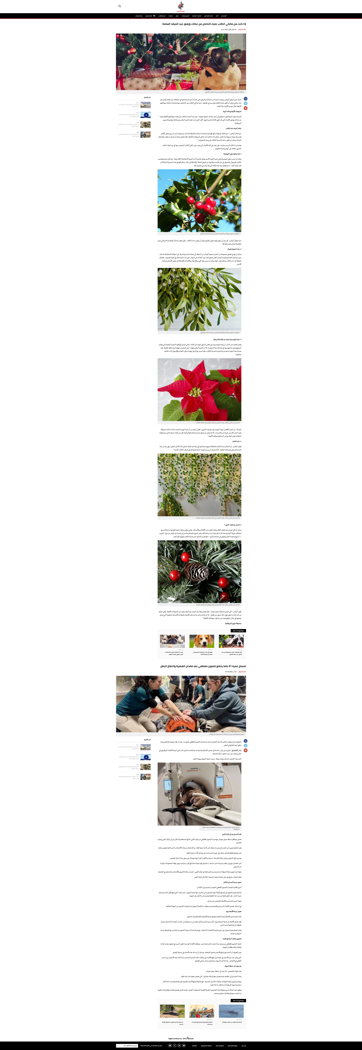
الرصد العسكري (208, 16)
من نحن (244, 1045)
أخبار (217, 16)
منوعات (170, 16)
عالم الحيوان (148, 16)
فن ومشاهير (162, 16)
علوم (177, 16)
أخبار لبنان (224, 16)
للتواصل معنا (220, 1045)
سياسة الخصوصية (206, 1045)
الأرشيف (194, 1045)
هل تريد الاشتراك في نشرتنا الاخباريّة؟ (151, 1045)
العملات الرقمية (196, 16)
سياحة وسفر (138, 16)
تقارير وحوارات (185, 16)
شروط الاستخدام (232, 1045)
